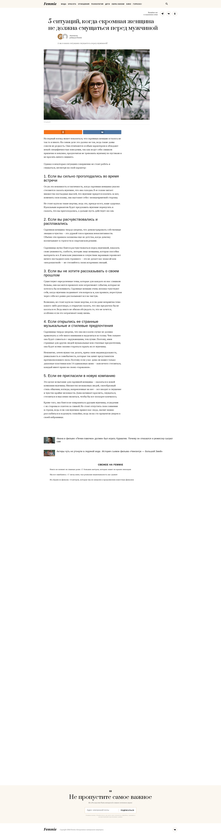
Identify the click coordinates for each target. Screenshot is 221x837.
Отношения (83, 4)
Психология (97, 4)
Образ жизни (118, 4)
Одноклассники (174, 13)
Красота (72, 4)
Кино (128, 4)
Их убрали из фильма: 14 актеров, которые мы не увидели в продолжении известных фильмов (92, 479)
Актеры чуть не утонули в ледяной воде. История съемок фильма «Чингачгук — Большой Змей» (110, 451)
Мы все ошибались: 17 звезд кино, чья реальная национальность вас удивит (84, 474)
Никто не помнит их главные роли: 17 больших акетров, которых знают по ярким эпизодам (90, 469)
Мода (63, 4)
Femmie (57, 3)
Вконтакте (168, 13)
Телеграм (162, 13)
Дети (107, 4)
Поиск (166, 3)
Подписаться (127, 810)
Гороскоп (138, 4)
